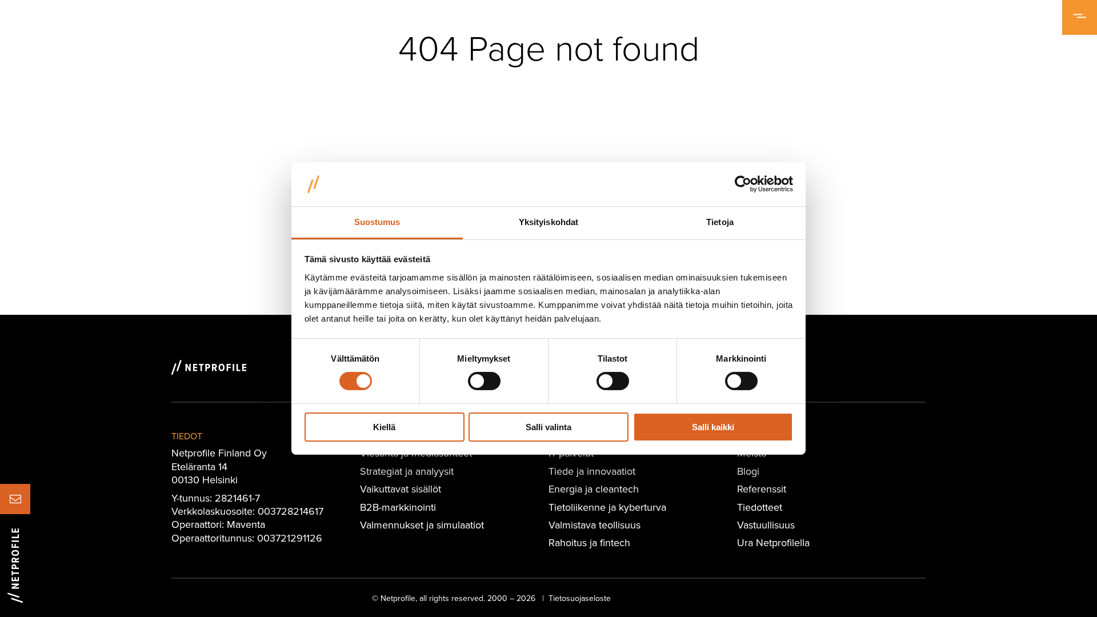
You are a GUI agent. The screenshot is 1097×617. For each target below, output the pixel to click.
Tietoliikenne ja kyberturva (607, 507)
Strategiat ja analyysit (407, 471)
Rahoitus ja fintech (589, 542)
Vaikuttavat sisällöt (400, 489)
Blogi (748, 471)
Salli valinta (548, 427)
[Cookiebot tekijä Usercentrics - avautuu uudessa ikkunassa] (743, 184)
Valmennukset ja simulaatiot (422, 525)
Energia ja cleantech (593, 489)
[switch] (484, 381)
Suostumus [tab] (377, 222)
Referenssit (761, 489)
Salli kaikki (713, 427)
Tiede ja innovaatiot (591, 471)
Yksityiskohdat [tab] (548, 222)
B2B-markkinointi (398, 507)
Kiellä (384, 427)
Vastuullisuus (766, 525)
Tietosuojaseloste (579, 598)
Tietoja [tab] (720, 222)
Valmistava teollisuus (594, 525)
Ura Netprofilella (773, 542)
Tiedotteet (759, 507)
